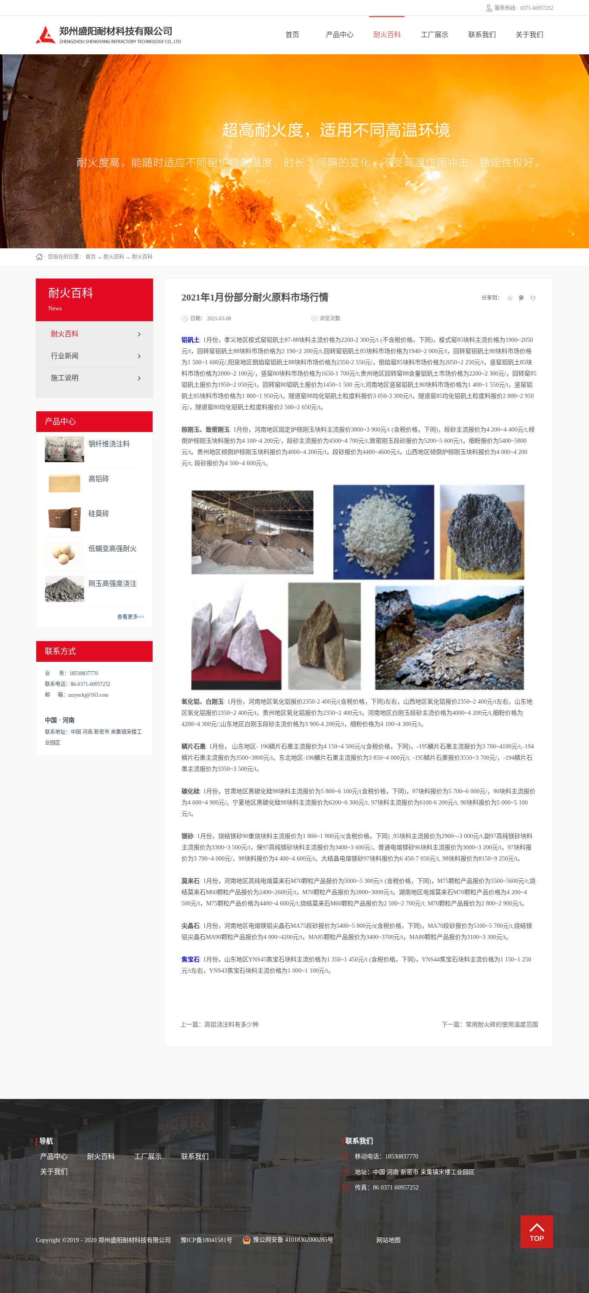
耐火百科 (113, 257)
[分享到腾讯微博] (521, 297)
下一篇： (490, 1024)
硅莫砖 (98, 513)
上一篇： (219, 1024)
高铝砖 (98, 478)
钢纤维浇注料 (109, 444)
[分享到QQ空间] (509, 297)
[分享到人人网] (532, 297)
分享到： (492, 298)
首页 (292, 34)
